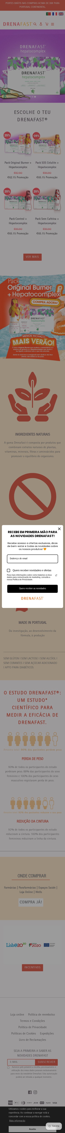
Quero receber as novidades (32, 588)
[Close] (59, 529)
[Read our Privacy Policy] (56, 575)
